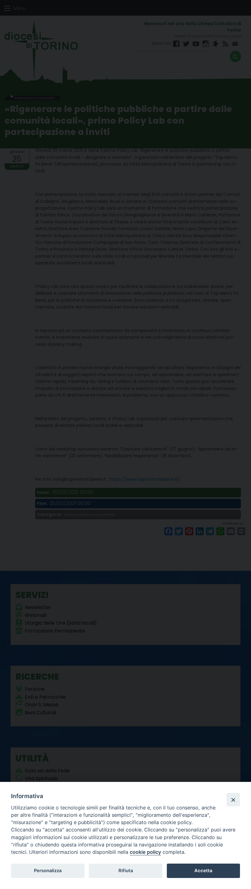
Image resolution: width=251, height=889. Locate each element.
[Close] (233, 799)
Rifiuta (125, 870)
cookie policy (145, 852)
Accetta (203, 870)
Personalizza (48, 870)
